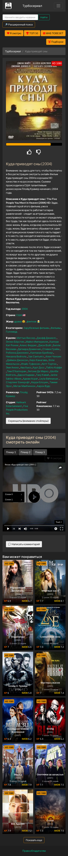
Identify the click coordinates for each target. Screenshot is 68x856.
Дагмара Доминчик (29, 349)
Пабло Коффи (54, 367)
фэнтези (32, 321)
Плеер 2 (25, 452)
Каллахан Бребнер (41, 352)
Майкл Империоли (37, 341)
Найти (44, 17)
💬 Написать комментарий (24, 544)
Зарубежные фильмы (37, 327)
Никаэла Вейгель (16, 356)
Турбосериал (32, 6)
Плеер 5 (40, 452)
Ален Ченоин (53, 356)
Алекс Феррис (28, 345)
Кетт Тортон (49, 363)
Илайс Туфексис (31, 363)
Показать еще (34, 840)
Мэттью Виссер (26, 337)
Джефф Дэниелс (47, 337)
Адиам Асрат (30, 378)
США (19, 315)
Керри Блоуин (40, 382)
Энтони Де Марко (38, 371)
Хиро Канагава (38, 360)
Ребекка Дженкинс (17, 352)
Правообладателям (34, 850)
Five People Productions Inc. (17, 410)
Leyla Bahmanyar (49, 378)
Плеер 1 (11, 452)
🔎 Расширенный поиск (19, 24)
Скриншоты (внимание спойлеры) (28, 420)
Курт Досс (39, 367)
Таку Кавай (43, 374)
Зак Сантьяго (36, 356)
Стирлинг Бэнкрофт (18, 382)
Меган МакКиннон (24, 385)
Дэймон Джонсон (17, 360)
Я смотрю (56, 458)
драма (18, 321)
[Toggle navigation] (58, 6)
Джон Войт (45, 345)
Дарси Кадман (26, 374)
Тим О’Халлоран (17, 371)
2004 (25, 308)
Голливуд (11, 331)
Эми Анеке (12, 367)
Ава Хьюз (26, 367)
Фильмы (56, 327)
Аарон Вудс (43, 385)
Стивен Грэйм (51, 349)
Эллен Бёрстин (15, 341)
